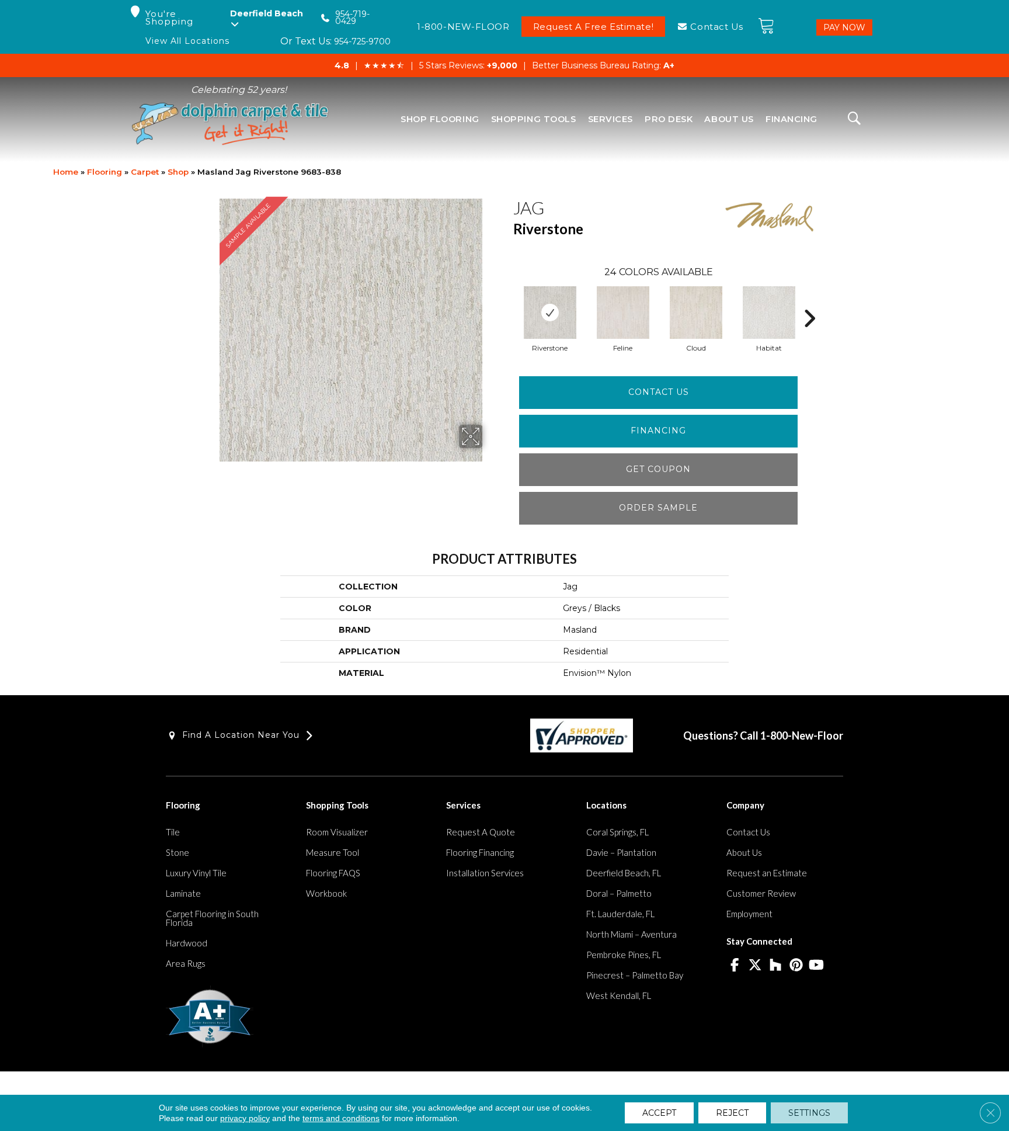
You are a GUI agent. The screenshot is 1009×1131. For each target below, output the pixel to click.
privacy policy (245, 1118)
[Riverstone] (550, 312)
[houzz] (775, 965)
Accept (659, 1113)
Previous (507, 301)
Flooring (104, 171)
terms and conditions (341, 1118)
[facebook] (734, 965)
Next (809, 301)
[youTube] (816, 965)
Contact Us (658, 392)
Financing (658, 430)
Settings (809, 1113)
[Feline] (623, 312)
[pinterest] (796, 965)
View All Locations (187, 41)
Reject (732, 1113)
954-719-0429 (352, 18)
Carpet (145, 171)
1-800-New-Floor (801, 735)
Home (65, 171)
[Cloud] (696, 312)
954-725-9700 (362, 41)
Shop (178, 171)
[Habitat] (769, 312)
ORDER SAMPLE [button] (658, 507)
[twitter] (755, 965)
